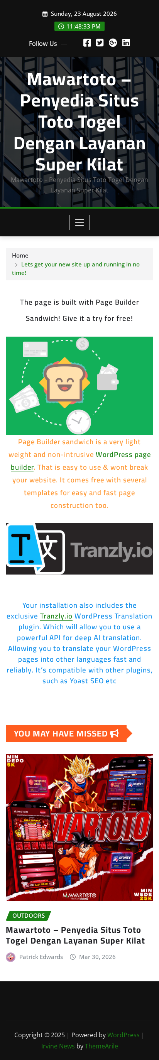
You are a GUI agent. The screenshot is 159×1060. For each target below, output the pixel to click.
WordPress (123, 1035)
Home (20, 255)
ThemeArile (101, 1046)
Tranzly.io (56, 616)
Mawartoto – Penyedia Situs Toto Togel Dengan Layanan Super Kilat (80, 121)
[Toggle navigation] (79, 222)
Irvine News (58, 1046)
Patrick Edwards (41, 957)
